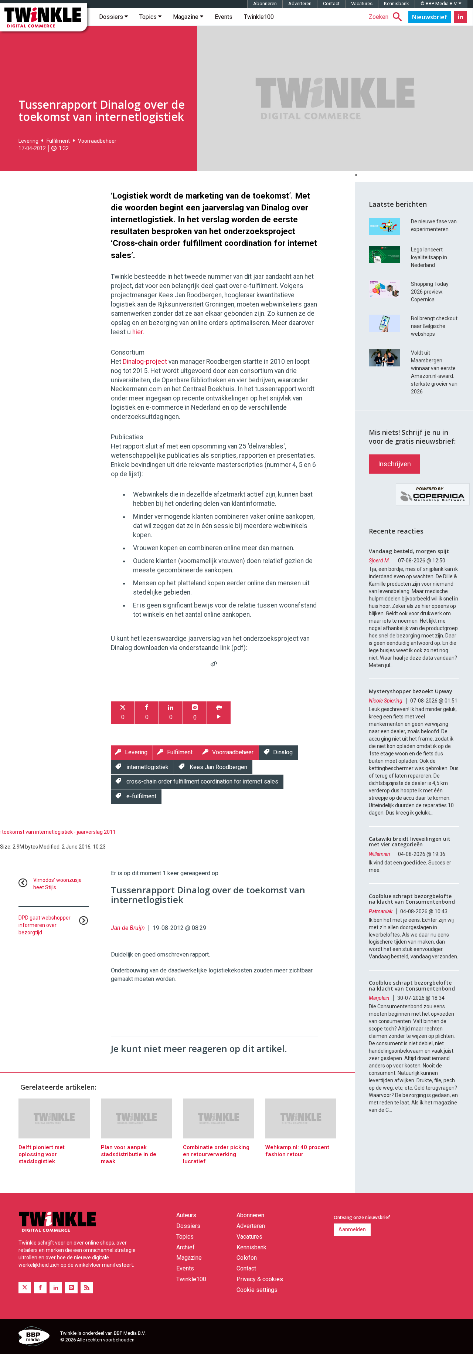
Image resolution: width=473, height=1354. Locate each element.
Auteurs (186, 1215)
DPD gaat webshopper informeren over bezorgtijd (44, 925)
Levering (28, 141)
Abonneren (265, 3)
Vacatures (361, 3)
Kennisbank (396, 3)
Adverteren (300, 3)
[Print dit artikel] (219, 712)
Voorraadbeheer (97, 141)
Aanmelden (352, 1229)
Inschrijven (394, 464)
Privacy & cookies (259, 1279)
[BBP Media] (36, 1337)
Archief (185, 1247)
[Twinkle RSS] (87, 1287)
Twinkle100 (259, 16)
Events (223, 16)
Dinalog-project (146, 361)
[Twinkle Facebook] (40, 1287)
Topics (148, 16)
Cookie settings (257, 1289)
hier (137, 332)
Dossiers (112, 16)
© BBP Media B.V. (440, 3)
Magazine (186, 16)
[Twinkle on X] (24, 1287)
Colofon (246, 1257)
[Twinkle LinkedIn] (460, 17)
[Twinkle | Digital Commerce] (43, 17)
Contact (331, 3)
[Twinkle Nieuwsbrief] (429, 17)
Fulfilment (58, 141)
